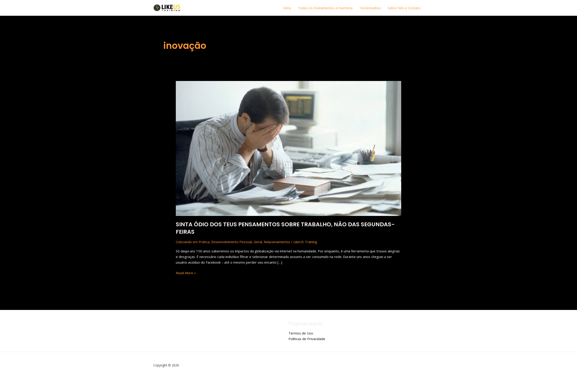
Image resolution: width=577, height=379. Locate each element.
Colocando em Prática (192, 242)
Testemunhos (370, 8)
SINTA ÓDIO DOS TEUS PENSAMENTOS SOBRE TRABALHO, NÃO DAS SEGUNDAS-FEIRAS (285, 228)
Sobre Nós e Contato (404, 8)
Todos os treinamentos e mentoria (325, 8)
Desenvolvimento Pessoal (231, 242)
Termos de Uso (300, 333)
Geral (258, 242)
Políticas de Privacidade (306, 338)
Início (287, 8)
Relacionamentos (277, 242)
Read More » (186, 272)
